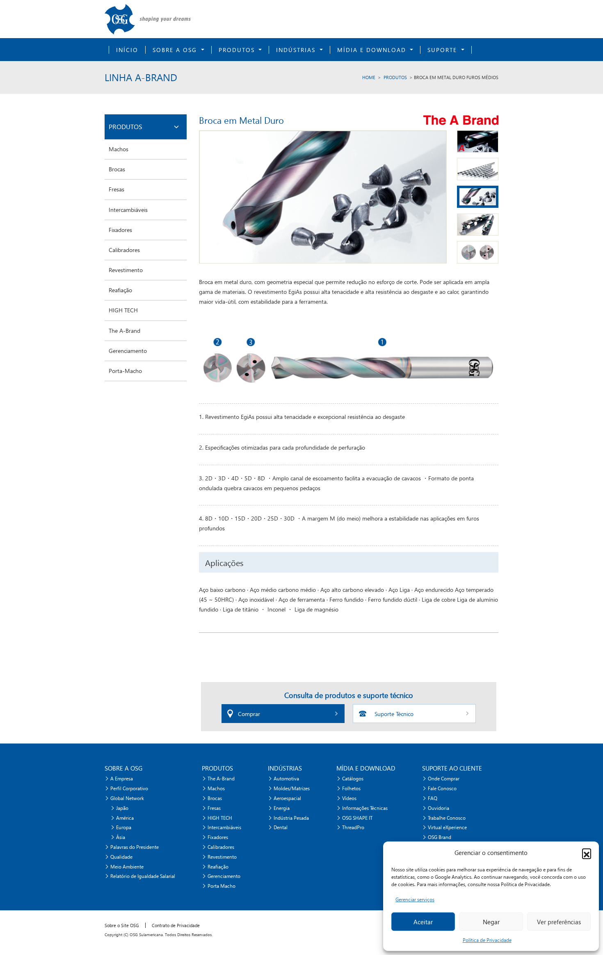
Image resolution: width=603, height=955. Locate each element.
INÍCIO (127, 50)
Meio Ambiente (127, 867)
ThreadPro (353, 827)
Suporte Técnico (394, 714)
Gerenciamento (128, 351)
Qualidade (121, 857)
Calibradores (124, 250)
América (125, 818)
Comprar (249, 714)
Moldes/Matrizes (292, 788)
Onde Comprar (443, 778)
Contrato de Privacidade (176, 925)
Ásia (120, 837)
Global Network (127, 798)
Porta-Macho (125, 371)
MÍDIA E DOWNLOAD (373, 50)
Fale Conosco (442, 788)
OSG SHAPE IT (357, 818)
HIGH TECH (123, 310)
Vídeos (349, 798)
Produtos (238, 50)
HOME (368, 77)
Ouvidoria (438, 808)
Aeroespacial (287, 798)
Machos (118, 149)
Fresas (116, 189)
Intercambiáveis (128, 210)
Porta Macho (221, 886)
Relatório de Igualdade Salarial (142, 876)
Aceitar (423, 922)
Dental (281, 827)
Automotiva (286, 778)
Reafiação (120, 290)
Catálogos (352, 778)
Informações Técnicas (365, 808)
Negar (491, 922)
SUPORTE (443, 50)
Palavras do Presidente (134, 847)
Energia (282, 808)
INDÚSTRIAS (297, 50)
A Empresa (121, 778)
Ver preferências (559, 922)
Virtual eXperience (447, 827)
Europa (123, 827)
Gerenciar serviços (414, 899)
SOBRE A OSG (176, 50)
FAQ (432, 798)
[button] (586, 853)
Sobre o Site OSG (122, 925)
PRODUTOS (395, 77)
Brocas (117, 169)
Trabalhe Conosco (447, 818)
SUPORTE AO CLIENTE (452, 768)
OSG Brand (439, 837)
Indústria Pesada (291, 818)
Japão (122, 808)
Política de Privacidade (487, 940)
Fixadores (120, 230)
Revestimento (126, 270)
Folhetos (351, 788)
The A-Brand (124, 330)
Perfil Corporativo (129, 788)
